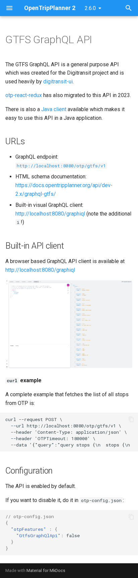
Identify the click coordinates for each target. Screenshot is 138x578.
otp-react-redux (23, 95)
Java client (53, 109)
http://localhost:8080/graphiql (50, 214)
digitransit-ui (58, 81)
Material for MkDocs (45, 570)
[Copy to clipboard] (131, 419)
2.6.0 (90, 8)
